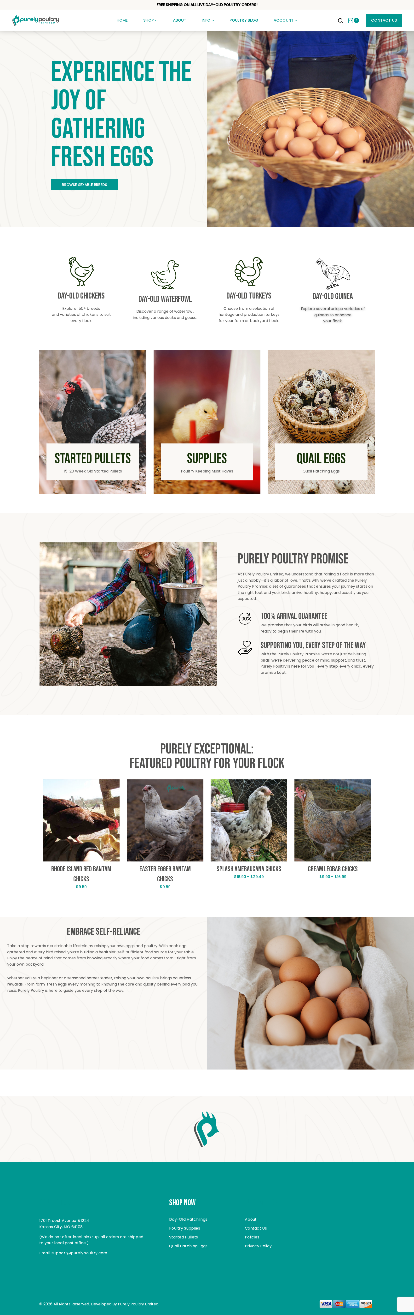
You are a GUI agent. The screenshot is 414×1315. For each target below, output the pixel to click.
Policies (252, 1237)
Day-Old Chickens (81, 296)
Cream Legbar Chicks (333, 869)
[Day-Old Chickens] (81, 271)
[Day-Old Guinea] (333, 274)
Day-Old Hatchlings (188, 1219)
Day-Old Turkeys (248, 296)
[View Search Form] (340, 21)
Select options (81, 901)
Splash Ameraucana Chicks (249, 869)
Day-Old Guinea (333, 296)
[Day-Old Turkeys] (249, 271)
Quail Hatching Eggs (188, 1246)
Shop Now (182, 1203)
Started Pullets (183, 1237)
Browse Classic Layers (84, 184)
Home (122, 20)
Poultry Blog (244, 20)
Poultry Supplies (184, 1228)
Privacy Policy (258, 1246)
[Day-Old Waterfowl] (165, 274)
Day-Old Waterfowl (165, 299)
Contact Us (384, 20)
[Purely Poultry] (36, 20)
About (179, 20)
